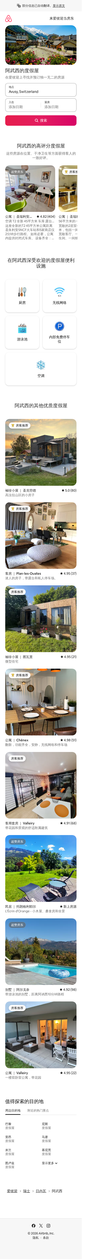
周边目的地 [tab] (12, 1110)
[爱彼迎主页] (8, 18)
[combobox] (41, 91)
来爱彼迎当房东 (61, 18)
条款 (46, 1238)
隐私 (36, 1238)
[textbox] (23, 107)
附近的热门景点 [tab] (38, 1110)
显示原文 (59, 6)
